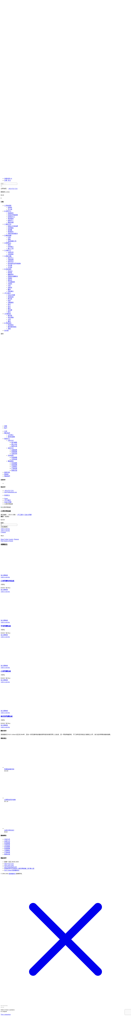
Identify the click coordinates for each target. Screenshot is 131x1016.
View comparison (6, 1014)
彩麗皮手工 (11, 216)
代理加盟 (11, 455)
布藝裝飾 (11, 259)
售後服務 (14, 465)
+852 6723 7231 (13, 188)
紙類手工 (11, 220)
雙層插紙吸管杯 (9, 769)
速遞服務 (14, 450)
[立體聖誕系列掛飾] (17, 798)
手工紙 (10, 209)
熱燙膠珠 (11, 228)
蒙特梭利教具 (12, 327)
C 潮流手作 (7, 224)
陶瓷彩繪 (11, 222)
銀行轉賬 (14, 442)
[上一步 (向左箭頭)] (1, 1007)
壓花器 (10, 298)
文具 (9, 319)
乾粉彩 (10, 272)
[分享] (5, 1005)
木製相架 (11, 254)
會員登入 (7, 495)
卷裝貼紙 (11, 297)
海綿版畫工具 (12, 241)
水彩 (9, 285)
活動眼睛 (11, 302)
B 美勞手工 (7, 211)
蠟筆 (9, 289)
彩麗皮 (10, 207)
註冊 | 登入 (7, 180)
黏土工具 (11, 248)
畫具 (9, 308)
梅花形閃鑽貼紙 (7, 716)
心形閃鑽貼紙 (6, 671)
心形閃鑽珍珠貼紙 (7, 581)
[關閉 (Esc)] (6, 1005)
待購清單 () (8, 178)
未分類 (6, 330)
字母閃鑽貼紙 (6, 626)
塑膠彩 (10, 278)
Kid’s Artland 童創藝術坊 (11, 870)
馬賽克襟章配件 (13, 233)
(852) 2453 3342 (9, 865)
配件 (9, 312)
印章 (9, 237)
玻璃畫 (10, 230)
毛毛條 (10, 265)
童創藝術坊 (12, 873)
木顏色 (10, 284)
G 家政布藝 (7, 256)
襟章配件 (11, 231)
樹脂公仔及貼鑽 (13, 226)
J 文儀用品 (7, 313)
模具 (9, 245)
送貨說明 (14, 453)
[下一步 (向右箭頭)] (3, 1007)
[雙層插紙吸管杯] (17, 767)
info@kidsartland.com (10, 492)
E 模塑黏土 (7, 243)
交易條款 (14, 466)
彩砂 (9, 300)
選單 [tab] (5, 426)
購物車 (6, 474)
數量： (3, 523)
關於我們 (7, 433)
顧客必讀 (14, 470)
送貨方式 (11, 448)
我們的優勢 (11, 437)
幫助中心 (7, 438)
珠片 (9, 306)
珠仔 (9, 304)
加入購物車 (4, 526)
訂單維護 (14, 468)
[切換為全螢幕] (3, 1005)
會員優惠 (14, 463)
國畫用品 (11, 274)
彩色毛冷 (11, 261)
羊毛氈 (10, 267)
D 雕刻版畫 (7, 235)
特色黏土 (11, 246)
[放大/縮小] (1, 1005)
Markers (10, 271)
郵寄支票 (14, 446)
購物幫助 (11, 461)
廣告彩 (10, 280)
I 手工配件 (7, 293)
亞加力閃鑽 (11, 295)
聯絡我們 (7, 476)
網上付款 (14, 444)
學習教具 (11, 325)
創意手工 (11, 258)
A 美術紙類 (7, 205)
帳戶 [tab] (5, 428)
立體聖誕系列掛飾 (10, 799)
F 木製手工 (7, 250)
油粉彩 (10, 287)
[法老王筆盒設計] (17, 828)
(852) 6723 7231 (9, 863)
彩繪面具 (11, 213)
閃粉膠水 (11, 291)
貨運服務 (14, 451)
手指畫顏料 (11, 282)
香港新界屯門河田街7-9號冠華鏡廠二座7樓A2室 (19, 868)
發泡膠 (10, 310)
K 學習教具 (7, 323)
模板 (9, 239)
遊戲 (9, 328)
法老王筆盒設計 (9, 830)
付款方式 (11, 440)
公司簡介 (11, 435)
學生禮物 (11, 317)
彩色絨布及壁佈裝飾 (14, 263)
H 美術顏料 (7, 269)
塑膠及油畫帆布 (13, 276)
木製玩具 (11, 252)
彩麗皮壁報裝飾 (13, 215)
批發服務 (14, 457)
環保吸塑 (11, 218)
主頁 (5, 431)
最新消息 (7, 472)
